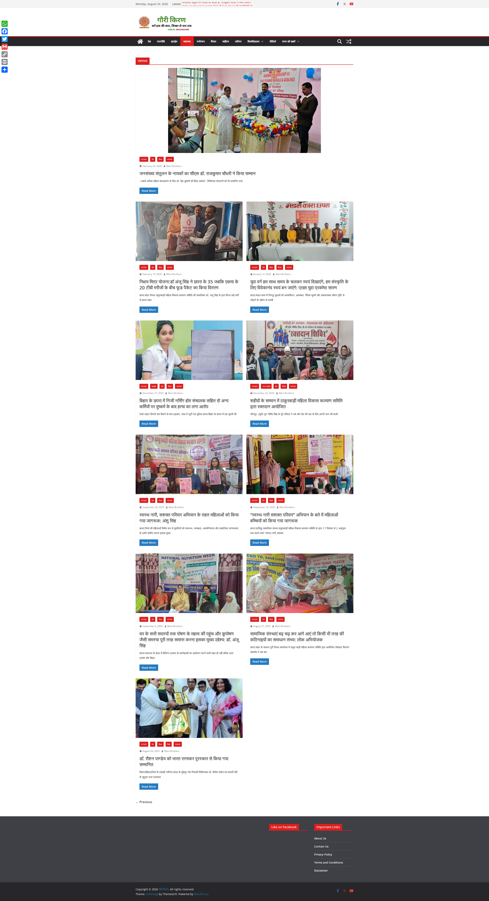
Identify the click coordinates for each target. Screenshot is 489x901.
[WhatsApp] (4, 24)
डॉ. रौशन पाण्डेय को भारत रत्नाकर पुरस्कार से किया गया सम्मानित (183, 761)
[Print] (4, 62)
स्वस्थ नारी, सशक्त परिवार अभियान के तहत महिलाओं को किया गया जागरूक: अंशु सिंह (189, 517)
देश (149, 41)
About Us (320, 838)
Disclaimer (321, 870)
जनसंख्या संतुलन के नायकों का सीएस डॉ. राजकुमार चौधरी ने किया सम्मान (216, 4)
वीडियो (273, 41)
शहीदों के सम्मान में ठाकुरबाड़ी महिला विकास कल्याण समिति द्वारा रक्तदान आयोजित (296, 403)
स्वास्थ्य (187, 41)
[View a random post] (348, 41)
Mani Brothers (174, 166)
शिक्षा (168, 744)
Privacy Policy (323, 854)
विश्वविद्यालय (253, 41)
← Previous (144, 802)
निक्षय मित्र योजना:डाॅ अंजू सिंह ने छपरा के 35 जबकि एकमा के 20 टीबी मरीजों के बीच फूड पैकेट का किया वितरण (188, 284)
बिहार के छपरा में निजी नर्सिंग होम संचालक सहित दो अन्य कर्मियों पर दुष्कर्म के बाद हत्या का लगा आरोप (183, 403)
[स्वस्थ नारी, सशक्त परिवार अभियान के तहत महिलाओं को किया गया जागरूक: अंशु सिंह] (189, 464)
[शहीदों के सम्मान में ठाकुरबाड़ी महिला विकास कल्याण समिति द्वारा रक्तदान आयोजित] (299, 350)
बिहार (160, 159)
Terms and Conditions (328, 862)
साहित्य (225, 41)
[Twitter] (4, 39)
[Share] (4, 69)
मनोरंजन (201, 41)
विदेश (284, 386)
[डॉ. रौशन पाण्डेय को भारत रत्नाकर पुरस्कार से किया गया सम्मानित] (189, 708)
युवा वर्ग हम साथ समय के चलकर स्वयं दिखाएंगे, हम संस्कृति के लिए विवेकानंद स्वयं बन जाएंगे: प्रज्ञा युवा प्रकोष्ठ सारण (299, 284)
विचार (213, 41)
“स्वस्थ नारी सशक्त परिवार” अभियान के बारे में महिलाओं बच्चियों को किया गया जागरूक (294, 517)
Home (144, 159)
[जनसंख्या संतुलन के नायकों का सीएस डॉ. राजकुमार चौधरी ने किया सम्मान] (244, 110)
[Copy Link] (4, 54)
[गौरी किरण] (140, 41)
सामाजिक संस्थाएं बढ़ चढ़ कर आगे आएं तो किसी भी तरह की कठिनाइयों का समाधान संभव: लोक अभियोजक (297, 636)
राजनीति (161, 41)
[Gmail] (4, 46)
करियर (238, 41)
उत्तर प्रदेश (266, 386)
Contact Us (321, 846)
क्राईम (174, 41)
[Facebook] (4, 31)
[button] (261, 41)
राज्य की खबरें (288, 41)
